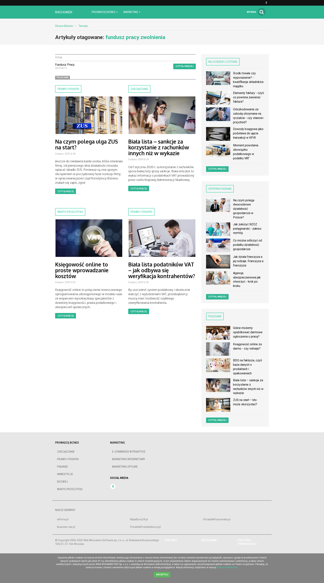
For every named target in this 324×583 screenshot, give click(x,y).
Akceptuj (162, 574)
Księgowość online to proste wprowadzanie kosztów (82, 270)
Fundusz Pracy (65, 64)
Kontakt (171, 540)
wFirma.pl (62, 519)
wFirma (251, 12)
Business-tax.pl (66, 526)
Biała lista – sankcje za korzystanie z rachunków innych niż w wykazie (158, 147)
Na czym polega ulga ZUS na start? (86, 144)
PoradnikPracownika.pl (216, 519)
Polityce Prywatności (227, 567)
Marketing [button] (130, 12)
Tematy (83, 25)
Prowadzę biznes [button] (104, 12)
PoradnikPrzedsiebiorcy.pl (145, 526)
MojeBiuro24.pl (139, 519)
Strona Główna (64, 25)
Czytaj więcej (185, 66)
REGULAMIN (209, 540)
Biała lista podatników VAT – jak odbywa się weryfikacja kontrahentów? (161, 270)
